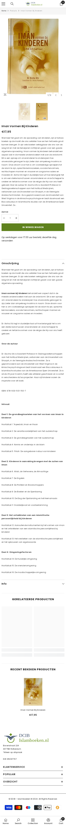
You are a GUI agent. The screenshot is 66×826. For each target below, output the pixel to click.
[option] (33, 56)
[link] (17, 650)
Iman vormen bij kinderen (33, 710)
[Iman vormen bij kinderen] (33, 692)
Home (4, 11)
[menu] (3, 4)
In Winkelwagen (33, 227)
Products (13, 11)
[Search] (12, 4)
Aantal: (5, 212)
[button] (55, 95)
